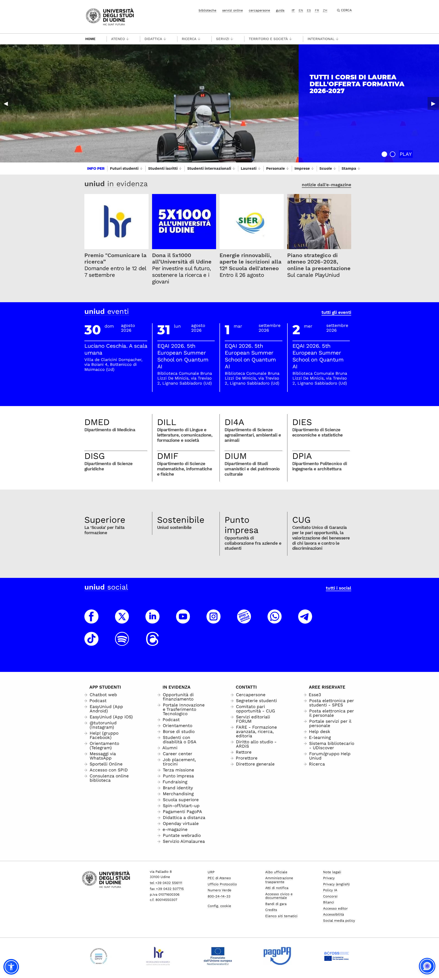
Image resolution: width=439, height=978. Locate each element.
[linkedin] (152, 620)
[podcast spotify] (122, 643)
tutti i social (338, 588)
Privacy (329, 878)
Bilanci (328, 902)
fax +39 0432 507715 (167, 889)
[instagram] (213, 620)
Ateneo (118, 39)
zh (325, 10)
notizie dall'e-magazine (326, 184)
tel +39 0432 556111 (166, 883)
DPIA (302, 456)
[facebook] (91, 620)
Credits (271, 910)
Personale (275, 168)
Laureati (249, 168)
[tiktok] (91, 643)
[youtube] (183, 620)
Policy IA (330, 890)
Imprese (302, 168)
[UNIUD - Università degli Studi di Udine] (109, 16)
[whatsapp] (275, 620)
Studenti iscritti (163, 168)
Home (90, 39)
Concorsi (330, 896)
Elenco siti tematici (281, 916)
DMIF (167, 456)
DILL (166, 422)
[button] (384, 154)
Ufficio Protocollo (222, 884)
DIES (302, 422)
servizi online (232, 10)
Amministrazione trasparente (279, 880)
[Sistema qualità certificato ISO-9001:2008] (98, 956)
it (293, 10)
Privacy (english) (336, 884)
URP (211, 872)
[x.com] (122, 620)
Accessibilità (333, 914)
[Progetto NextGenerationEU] (217, 956)
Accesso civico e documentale (279, 896)
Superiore (104, 520)
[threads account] (152, 643)
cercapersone (259, 10)
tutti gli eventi (336, 312)
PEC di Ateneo (219, 878)
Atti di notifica (276, 888)
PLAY (406, 154)
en (301, 10)
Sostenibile (180, 520)
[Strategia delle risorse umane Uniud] (158, 956)
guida (280, 10)
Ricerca (189, 39)
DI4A (234, 422)
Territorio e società (268, 39)
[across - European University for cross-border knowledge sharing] (336, 956)
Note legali (332, 872)
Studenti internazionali (209, 168)
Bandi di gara (275, 904)
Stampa (349, 168)
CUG (301, 520)
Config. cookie (219, 906)
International (321, 39)
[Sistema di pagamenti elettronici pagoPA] (277, 956)
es (309, 10)
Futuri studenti (124, 168)
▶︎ (433, 103)
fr (317, 10)
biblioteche (207, 10)
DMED (97, 422)
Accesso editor (335, 908)
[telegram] (305, 620)
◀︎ (6, 103)
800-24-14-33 (219, 896)
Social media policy (339, 921)
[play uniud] (244, 620)
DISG (94, 456)
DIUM (236, 456)
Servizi (222, 39)
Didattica (153, 39)
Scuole (325, 168)
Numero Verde (219, 890)
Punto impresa (242, 525)
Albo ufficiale (276, 872)
